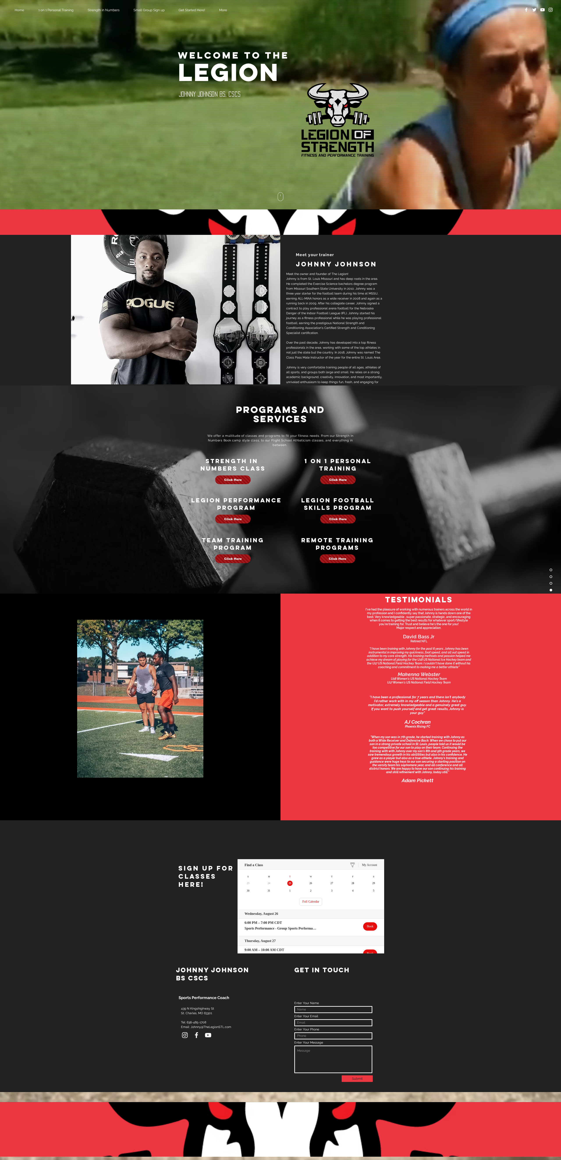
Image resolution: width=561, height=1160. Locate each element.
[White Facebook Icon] (526, 9)
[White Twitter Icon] (534, 9)
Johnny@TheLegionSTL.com (211, 1027)
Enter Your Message (308, 1042)
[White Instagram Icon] (550, 9)
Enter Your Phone (306, 1029)
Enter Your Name (306, 1003)
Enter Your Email (306, 1016)
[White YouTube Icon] (542, 9)
